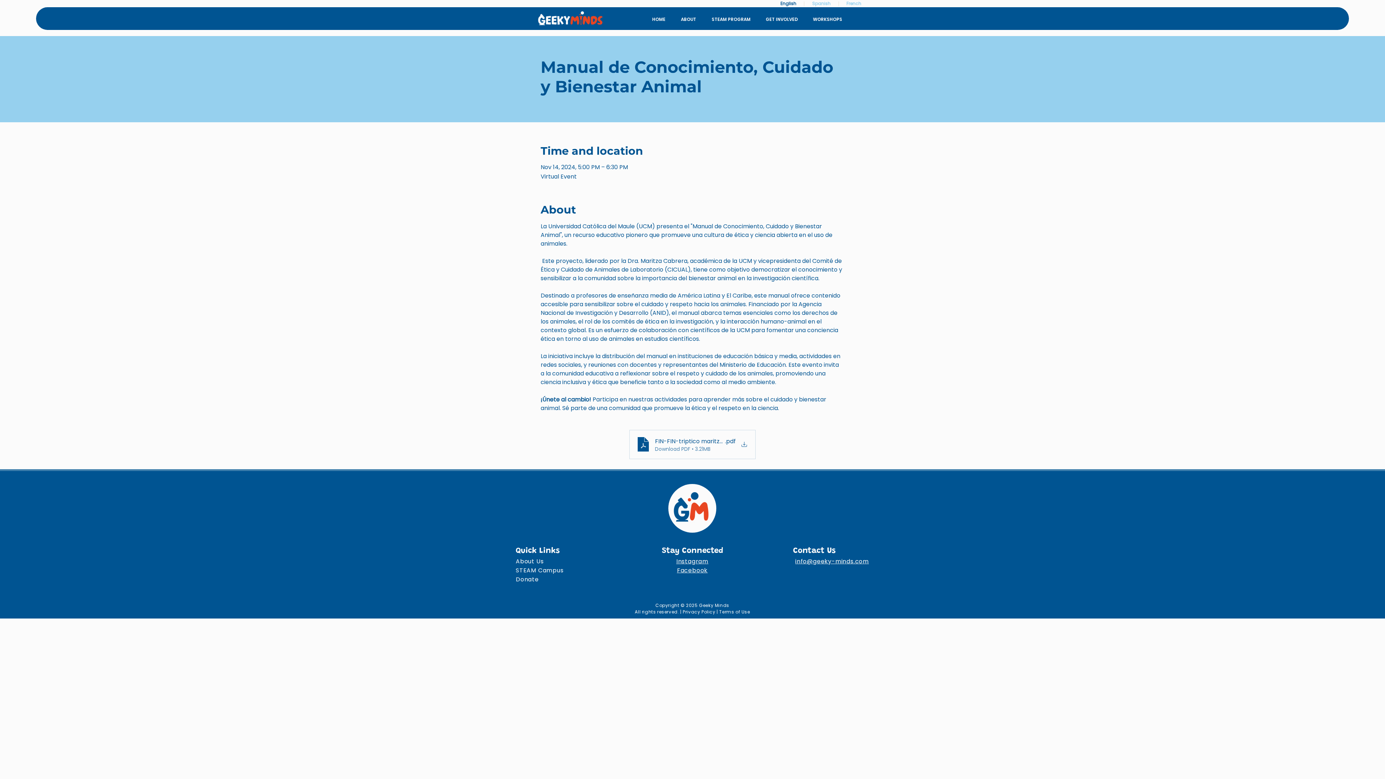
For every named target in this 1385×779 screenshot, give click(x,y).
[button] (781, 19)
